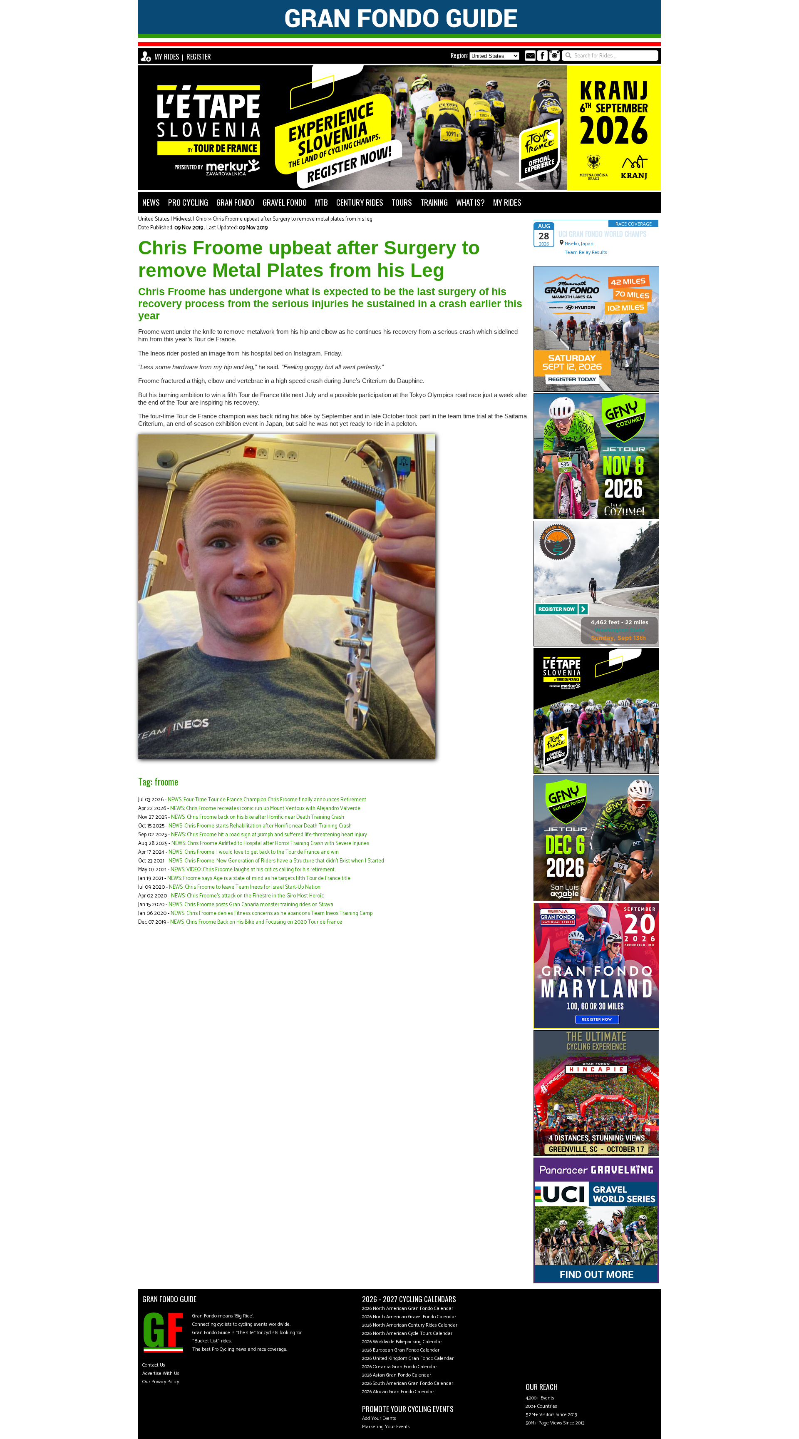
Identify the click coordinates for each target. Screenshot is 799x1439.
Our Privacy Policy (160, 1382)
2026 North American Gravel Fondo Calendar (409, 1317)
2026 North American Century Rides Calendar (409, 1325)
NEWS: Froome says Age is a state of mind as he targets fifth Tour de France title (258, 878)
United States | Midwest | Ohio (172, 219)
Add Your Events (379, 1418)
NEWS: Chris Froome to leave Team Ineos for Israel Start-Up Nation (244, 887)
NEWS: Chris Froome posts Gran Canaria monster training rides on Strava (251, 904)
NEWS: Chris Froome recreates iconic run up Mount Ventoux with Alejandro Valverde (265, 808)
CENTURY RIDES (359, 202)
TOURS (402, 202)
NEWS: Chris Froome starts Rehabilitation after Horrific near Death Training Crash (260, 826)
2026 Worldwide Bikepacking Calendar (402, 1342)
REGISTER (198, 57)
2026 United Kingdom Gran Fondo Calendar (408, 1358)
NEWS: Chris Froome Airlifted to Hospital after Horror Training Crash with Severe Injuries (270, 843)
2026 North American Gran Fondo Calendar (407, 1308)
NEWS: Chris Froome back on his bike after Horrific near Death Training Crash (257, 817)
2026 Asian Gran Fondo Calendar (396, 1375)
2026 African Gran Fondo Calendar (398, 1392)
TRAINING (434, 202)
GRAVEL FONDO (285, 202)
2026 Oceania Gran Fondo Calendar (399, 1367)
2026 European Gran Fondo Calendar (400, 1350)
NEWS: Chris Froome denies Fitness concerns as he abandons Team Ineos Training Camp (271, 913)
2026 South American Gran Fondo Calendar (407, 1383)
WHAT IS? (470, 202)
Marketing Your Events (386, 1427)
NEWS (151, 202)
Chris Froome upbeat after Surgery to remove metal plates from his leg (292, 219)
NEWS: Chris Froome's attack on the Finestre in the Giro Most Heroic (247, 896)
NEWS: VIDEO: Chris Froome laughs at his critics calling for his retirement (253, 869)
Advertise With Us (160, 1373)
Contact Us (153, 1365)
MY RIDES (166, 57)
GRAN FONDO (235, 202)
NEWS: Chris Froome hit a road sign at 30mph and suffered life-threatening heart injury (269, 834)
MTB (321, 202)
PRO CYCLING (188, 202)
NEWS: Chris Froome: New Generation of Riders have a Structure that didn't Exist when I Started (276, 861)
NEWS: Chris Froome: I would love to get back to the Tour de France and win (254, 852)
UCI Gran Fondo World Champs (602, 234)
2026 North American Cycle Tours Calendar (407, 1333)
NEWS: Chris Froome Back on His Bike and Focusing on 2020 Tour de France (256, 922)
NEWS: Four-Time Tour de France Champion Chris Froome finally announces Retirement (267, 799)
